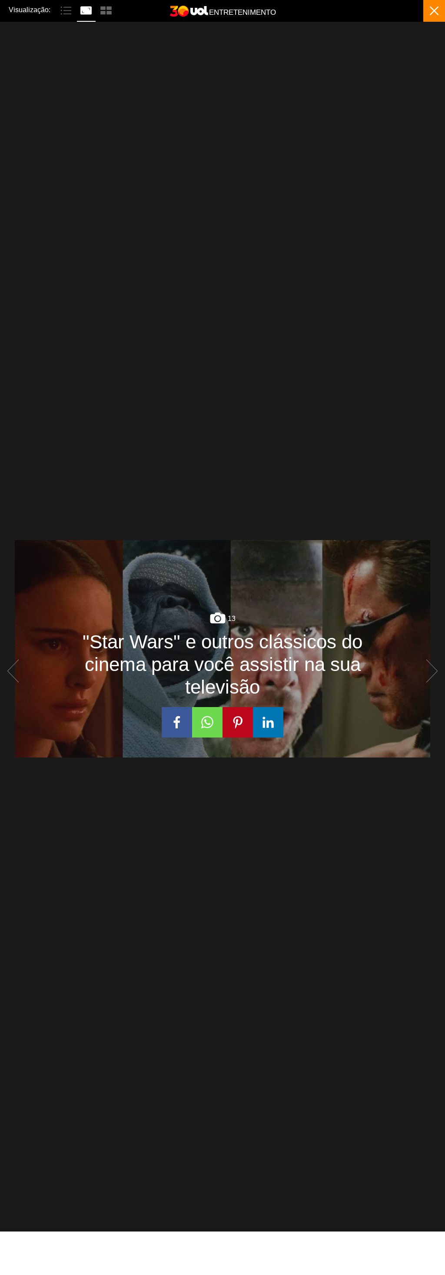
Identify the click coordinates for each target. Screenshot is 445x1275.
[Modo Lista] (67, 9)
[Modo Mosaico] (106, 9)
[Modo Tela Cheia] (87, 9)
